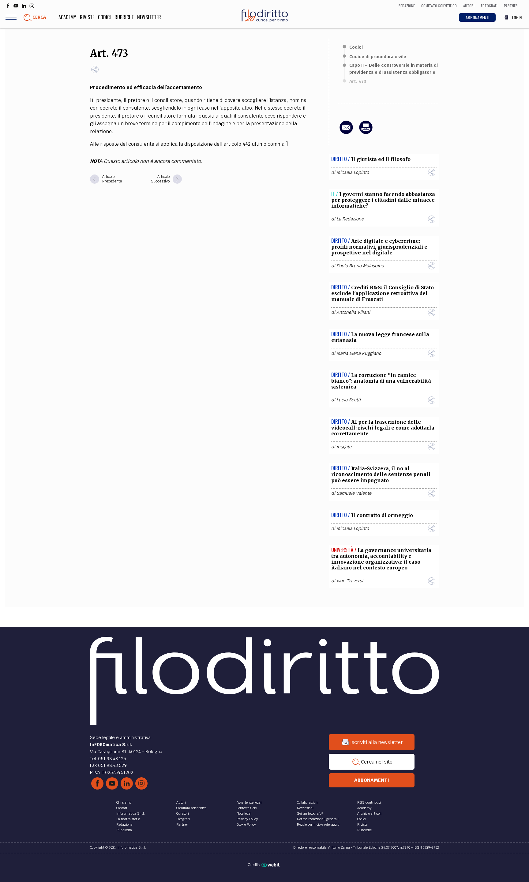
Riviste (87, 17)
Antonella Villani (353, 312)
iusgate (343, 446)
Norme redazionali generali (318, 819)
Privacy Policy (247, 819)
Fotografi (183, 819)
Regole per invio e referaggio (318, 824)
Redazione (124, 824)
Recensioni (305, 808)
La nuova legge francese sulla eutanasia (380, 337)
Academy (67, 17)
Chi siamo (123, 802)
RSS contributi (369, 802)
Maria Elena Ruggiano (358, 353)
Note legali (244, 813)
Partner (182, 824)
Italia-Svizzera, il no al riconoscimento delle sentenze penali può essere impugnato (380, 474)
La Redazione (350, 219)
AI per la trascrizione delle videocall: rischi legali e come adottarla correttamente (382, 428)
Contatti (122, 808)
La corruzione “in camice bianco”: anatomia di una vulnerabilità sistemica (381, 381)
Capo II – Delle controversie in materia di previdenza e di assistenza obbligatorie (393, 68)
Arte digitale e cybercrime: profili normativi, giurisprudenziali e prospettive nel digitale (379, 247)
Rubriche (123, 17)
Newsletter (149, 17)
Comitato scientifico (191, 808)
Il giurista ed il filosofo (381, 159)
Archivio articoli (369, 813)
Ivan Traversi (349, 581)
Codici (104, 17)
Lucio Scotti (348, 400)
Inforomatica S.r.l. (130, 813)
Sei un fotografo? (310, 813)
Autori (181, 802)
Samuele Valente (353, 493)
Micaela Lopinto (352, 172)
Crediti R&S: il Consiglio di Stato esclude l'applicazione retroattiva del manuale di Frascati (382, 293)
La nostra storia (128, 819)
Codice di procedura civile (377, 56)
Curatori (182, 813)
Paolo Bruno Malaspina (360, 265)
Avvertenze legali (249, 802)
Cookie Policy (246, 824)
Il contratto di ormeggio (382, 515)
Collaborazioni (307, 802)
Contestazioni (247, 808)
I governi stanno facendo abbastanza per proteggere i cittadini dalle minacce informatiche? (383, 200)
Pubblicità (124, 830)
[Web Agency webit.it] (271, 864)
